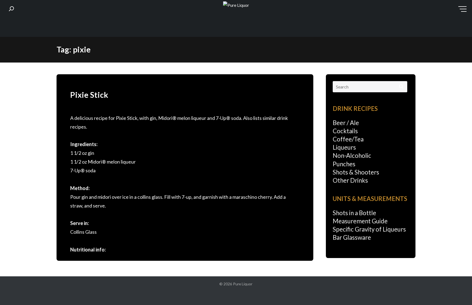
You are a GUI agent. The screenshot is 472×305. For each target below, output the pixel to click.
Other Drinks (350, 180)
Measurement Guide (360, 221)
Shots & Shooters (356, 172)
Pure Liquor (242, 284)
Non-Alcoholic (352, 155)
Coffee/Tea (348, 139)
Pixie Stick (89, 94)
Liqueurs (344, 147)
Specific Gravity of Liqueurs (369, 229)
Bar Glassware (352, 237)
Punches (344, 164)
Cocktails (345, 131)
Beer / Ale (346, 122)
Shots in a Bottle (354, 213)
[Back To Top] (457, 290)
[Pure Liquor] (236, 5)
